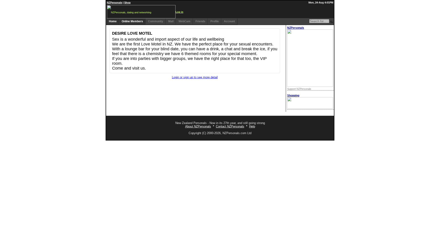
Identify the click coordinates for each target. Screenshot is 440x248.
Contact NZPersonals (230, 126)
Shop (127, 2)
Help (252, 126)
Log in (179, 12)
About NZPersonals (198, 126)
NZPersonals (114, 2)
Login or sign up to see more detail (195, 77)
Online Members (132, 21)
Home (113, 21)
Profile (214, 21)
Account (229, 21)
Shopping (293, 95)
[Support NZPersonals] (310, 85)
